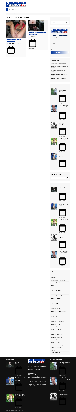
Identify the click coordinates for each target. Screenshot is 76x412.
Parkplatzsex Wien (54, 339)
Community (14, 9)
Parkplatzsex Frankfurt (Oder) (56, 300)
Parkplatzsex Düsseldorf (55, 295)
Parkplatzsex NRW (54, 324)
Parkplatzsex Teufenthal (12, 39)
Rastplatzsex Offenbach (55, 347)
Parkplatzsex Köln (54, 316)
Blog (9, 9)
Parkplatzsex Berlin (54, 285)
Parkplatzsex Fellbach (55, 298)
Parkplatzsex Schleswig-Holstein (57, 332)
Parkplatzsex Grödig (55, 303)
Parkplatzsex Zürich (55, 342)
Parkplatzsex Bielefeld (55, 290)
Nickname (55, 37)
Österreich (53, 277)
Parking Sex (32, 36)
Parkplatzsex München (55, 319)
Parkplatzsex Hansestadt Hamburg (58, 311)
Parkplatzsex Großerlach (56, 306)
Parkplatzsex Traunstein (55, 337)
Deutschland (32, 32)
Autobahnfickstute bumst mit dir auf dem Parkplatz (58, 75)
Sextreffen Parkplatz (11, 41)
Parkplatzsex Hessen (55, 313)
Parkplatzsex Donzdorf (55, 293)
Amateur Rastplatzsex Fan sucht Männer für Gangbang (59, 79)
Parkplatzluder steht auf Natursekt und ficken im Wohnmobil (59, 67)
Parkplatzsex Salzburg (55, 329)
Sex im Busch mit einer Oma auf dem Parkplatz (58, 71)
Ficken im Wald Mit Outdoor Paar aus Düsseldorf (62, 90)
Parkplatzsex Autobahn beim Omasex (58, 63)
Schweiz (18, 39)
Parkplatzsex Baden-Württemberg (57, 280)
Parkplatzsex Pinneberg (55, 326)
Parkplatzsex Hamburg (55, 308)
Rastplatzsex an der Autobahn (14, 43)
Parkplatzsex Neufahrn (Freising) (40, 32)
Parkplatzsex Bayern (55, 282)
